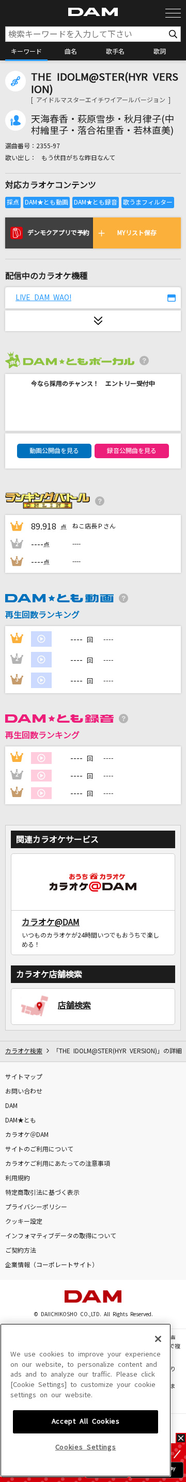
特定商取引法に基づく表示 (42, 1193)
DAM (11, 1106)
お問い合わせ (23, 1091)
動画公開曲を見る (54, 451)
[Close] (158, 1339)
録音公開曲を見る (132, 451)
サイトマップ (23, 1077)
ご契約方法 (20, 1250)
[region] (85, 1400)
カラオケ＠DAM (27, 1135)
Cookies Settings (85, 1447)
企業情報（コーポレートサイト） (51, 1265)
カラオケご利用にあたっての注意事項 (57, 1164)
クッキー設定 (23, 1222)
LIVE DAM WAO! (43, 297)
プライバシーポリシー (36, 1207)
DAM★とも (20, 1120)
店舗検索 (74, 1005)
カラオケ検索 (23, 1051)
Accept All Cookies (86, 1421)
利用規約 (17, 1178)
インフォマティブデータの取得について (60, 1236)
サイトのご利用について (39, 1149)
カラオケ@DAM (51, 922)
